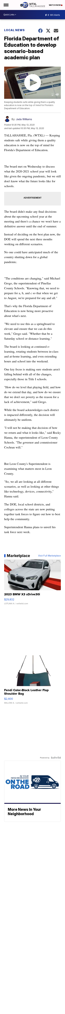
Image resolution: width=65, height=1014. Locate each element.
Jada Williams (24, 119)
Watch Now (55, 5)
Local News (14, 30)
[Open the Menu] (6, 5)
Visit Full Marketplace (49, 555)
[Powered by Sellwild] (56, 757)
